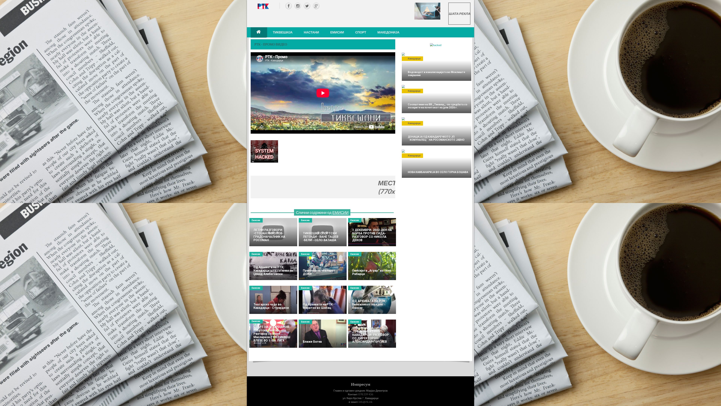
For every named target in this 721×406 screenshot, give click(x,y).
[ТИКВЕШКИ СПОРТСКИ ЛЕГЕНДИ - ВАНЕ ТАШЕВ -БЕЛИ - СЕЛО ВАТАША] (323, 232)
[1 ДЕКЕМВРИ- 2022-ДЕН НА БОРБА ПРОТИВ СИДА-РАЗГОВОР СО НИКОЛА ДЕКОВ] (372, 232)
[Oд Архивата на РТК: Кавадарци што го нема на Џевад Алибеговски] (273, 266)
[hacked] (435, 44)
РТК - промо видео (270, 44)
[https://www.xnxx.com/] (427, 10)
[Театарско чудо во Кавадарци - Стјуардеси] (273, 300)
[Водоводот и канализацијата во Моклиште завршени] (436, 67)
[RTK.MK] (263, 6)
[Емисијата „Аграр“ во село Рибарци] (372, 266)
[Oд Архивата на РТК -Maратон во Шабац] (323, 300)
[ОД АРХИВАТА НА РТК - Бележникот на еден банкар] (372, 300)
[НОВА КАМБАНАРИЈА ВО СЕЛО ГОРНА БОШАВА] (436, 164)
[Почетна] (259, 32)
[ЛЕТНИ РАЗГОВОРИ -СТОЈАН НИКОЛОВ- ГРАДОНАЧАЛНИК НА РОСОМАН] (273, 232)
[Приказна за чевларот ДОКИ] (323, 266)
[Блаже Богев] (323, 334)
